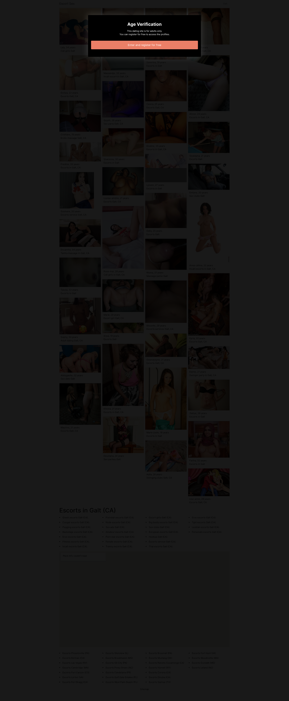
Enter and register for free (144, 45)
